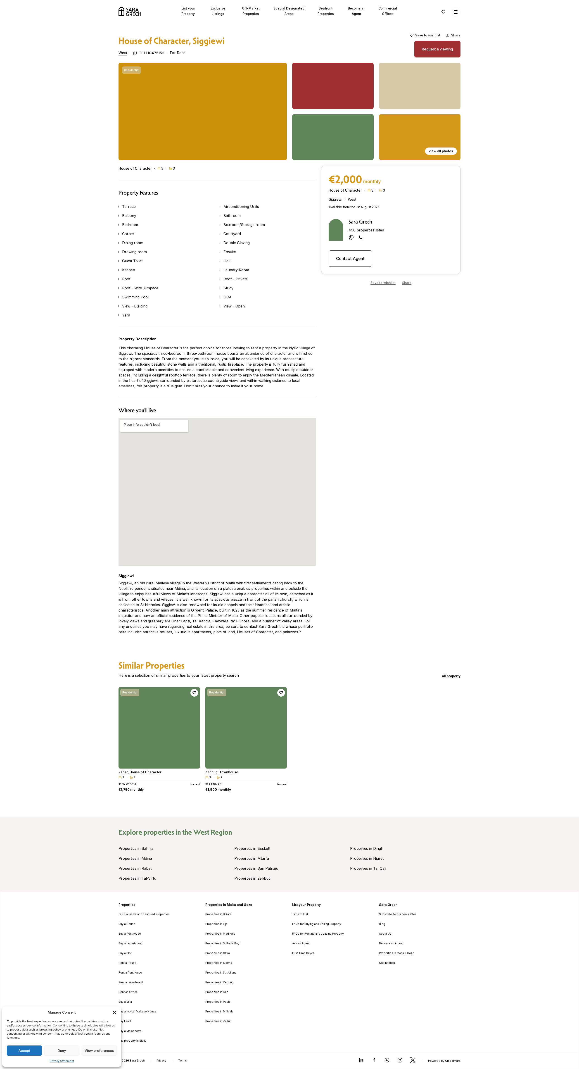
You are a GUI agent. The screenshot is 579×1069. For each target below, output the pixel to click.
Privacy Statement (62, 1061)
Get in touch (387, 962)
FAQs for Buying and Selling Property (316, 924)
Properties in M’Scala (219, 1011)
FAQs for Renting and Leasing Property (318, 933)
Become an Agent (391, 943)
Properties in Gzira (217, 953)
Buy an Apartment (130, 943)
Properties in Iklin (216, 992)
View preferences (99, 1050)
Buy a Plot (125, 953)
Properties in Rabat (135, 868)
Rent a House (127, 962)
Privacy (161, 1060)
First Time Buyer (303, 953)
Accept (24, 1050)
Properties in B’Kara (218, 914)
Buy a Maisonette (130, 1031)
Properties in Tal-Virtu (137, 878)
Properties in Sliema (218, 962)
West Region (212, 832)
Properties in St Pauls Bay (222, 943)
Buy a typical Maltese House (137, 1011)
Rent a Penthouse (130, 972)
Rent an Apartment (131, 982)
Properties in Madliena (220, 933)
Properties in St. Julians (220, 972)
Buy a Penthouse (130, 933)
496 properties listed (366, 230)
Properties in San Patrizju (256, 868)
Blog (382, 924)
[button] (114, 1012)
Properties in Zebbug (252, 878)
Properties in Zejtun (218, 1021)
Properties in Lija (216, 924)
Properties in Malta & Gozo (396, 953)
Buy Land (125, 1021)
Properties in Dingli (366, 848)
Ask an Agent (301, 943)
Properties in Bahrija (136, 848)
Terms (182, 1060)
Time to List (300, 914)
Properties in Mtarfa (251, 858)
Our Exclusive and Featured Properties (144, 914)
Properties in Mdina (135, 858)
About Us (385, 933)
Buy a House (127, 924)
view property (159, 763)
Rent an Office (128, 992)
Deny (62, 1050)
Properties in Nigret (367, 858)
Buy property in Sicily (132, 1040)
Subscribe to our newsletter (397, 914)
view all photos (441, 151)
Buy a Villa (125, 1001)
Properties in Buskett (252, 848)
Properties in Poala (217, 1001)
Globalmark (452, 1060)
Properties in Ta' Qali (368, 868)
